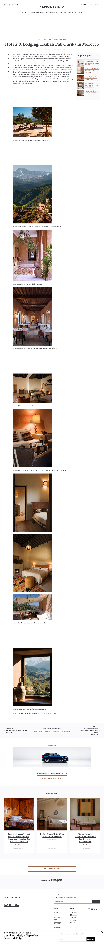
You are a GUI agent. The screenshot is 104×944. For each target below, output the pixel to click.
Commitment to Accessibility (57, 923)
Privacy (55, 919)
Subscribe (90, 939)
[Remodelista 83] (15, 4)
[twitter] (8, 67)
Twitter (74, 920)
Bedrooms (47, 731)
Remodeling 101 (44, 12)
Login (96, 4)
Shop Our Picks (54, 12)
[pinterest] (8, 63)
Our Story (71, 12)
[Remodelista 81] (10, 4)
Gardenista (78, 12)
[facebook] (8, 59)
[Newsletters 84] (18, 4)
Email (73, 922)
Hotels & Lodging (38, 731)
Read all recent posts (52, 868)
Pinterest (74, 912)
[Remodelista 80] (7, 4)
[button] (83, 4)
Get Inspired (26, 12)
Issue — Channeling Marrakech (57, 39)
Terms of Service (58, 917)
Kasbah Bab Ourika (63, 54)
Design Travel (35, 12)
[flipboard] (8, 54)
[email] (8, 71)
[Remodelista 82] (12, 4)
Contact (56, 914)
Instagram (74, 914)
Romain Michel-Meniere (62, 67)
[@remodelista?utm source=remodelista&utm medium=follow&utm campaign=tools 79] (4, 4)
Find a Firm (63, 12)
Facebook (74, 917)
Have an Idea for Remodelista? (57, 926)
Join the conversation (53, 778)
